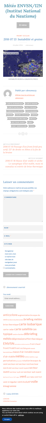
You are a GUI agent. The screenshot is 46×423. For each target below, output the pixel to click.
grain (34, 115)
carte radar (32, 103)
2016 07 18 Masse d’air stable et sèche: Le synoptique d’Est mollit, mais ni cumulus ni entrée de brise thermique (24, 162)
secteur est (13, 364)
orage (36, 357)
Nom (6, 228)
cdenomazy (29, 45)
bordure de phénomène (15, 320)
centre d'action (18, 334)
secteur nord (25, 364)
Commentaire (9, 198)
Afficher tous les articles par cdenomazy (25, 96)
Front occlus (23, 36)
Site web (8, 244)
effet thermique (34, 338)
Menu (24, 25)
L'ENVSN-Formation (10, 401)
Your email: (7, 294)
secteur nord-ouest (20, 368)
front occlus (22, 115)
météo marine (29, 357)
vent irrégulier (19, 126)
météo (33, 118)
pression (19, 361)
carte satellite (15, 107)
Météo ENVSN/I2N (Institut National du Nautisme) (23, 11)
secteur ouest (18, 122)
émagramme (31, 111)
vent (30, 122)
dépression (18, 338)
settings (21, 415)
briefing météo (33, 319)
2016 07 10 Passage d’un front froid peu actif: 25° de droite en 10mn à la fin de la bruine (22, 148)
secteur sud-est (16, 372)
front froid (9, 348)
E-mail (7, 236)
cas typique (30, 107)
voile (32, 126)
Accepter (7, 419)
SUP (14, 377)
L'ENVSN (6, 399)
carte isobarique (15, 103)
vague (18, 377)
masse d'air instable (17, 118)
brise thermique (11, 324)
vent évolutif (24, 381)
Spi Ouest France (8, 377)
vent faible (30, 377)
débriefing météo (15, 111)
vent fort (38, 377)
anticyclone (10, 314)
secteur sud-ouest (32, 372)
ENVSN (10, 115)
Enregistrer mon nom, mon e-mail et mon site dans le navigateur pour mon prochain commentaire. (11, 259)
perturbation (9, 360)
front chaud (35, 344)
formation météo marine (22, 344)
